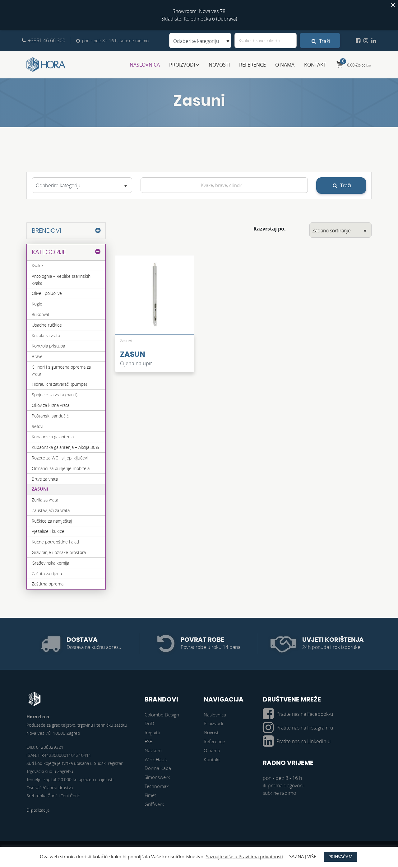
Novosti (219, 64)
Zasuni (40, 489)
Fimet (150, 795)
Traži (324, 41)
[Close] (393, 5)
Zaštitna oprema (47, 584)
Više (155, 297)
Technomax (157, 786)
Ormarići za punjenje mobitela (61, 468)
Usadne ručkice (47, 325)
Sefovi (37, 426)
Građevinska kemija (50, 563)
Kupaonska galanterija (53, 437)
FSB (148, 741)
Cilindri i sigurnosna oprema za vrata (61, 370)
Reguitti (152, 732)
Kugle (37, 304)
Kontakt (315, 64)
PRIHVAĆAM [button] (340, 857)
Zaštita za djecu (47, 573)
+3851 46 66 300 (46, 40)
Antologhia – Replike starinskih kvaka (61, 279)
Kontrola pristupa (48, 346)
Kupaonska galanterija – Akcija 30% (65, 447)
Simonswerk (157, 777)
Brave (37, 356)
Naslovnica (145, 64)
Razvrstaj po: (269, 228)
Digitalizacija (37, 810)
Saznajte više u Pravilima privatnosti (244, 856)
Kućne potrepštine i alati (55, 542)
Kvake (37, 265)
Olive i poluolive (47, 293)
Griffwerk (154, 804)
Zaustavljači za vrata (51, 510)
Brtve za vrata (45, 479)
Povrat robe (202, 640)
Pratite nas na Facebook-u (304, 714)
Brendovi (46, 231)
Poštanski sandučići (51, 416)
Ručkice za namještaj (52, 521)
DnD (149, 723)
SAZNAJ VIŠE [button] (302, 856)
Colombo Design (162, 714)
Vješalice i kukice (48, 531)
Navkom (153, 750)
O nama (284, 64)
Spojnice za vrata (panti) (54, 395)
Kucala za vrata (46, 335)
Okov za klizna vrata (50, 405)
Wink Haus (156, 759)
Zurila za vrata (45, 500)
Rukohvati (41, 314)
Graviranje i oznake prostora (59, 552)
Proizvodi (182, 64)
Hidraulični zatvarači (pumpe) (59, 384)
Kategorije (49, 252)
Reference (252, 64)
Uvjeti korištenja (333, 640)
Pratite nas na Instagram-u (304, 728)
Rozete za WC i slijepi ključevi (60, 458)
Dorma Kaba (158, 768)
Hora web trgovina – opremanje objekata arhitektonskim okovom (46, 64)
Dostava (82, 640)
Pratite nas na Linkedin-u (303, 741)
